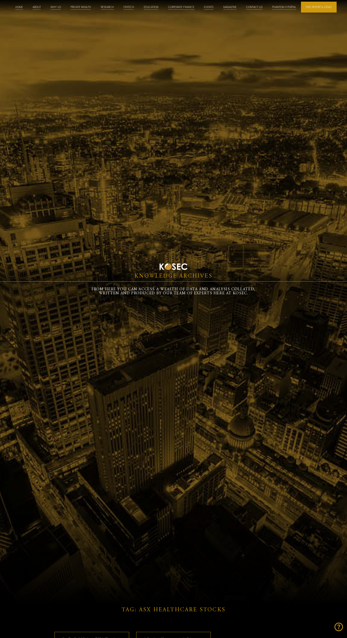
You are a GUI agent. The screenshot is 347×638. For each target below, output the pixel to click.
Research (107, 7)
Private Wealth (81, 7)
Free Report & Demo (319, 7)
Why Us (56, 7)
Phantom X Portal (284, 7)
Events (208, 7)
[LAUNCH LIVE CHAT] (338, 627)
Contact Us (254, 7)
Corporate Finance (181, 7)
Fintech (128, 7)
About (37, 7)
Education (151, 7)
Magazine (230, 7)
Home (19, 7)
